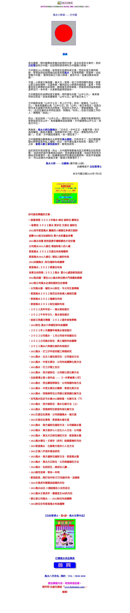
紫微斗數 (40, 144)
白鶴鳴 (65, 163)
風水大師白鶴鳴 (46, 129)
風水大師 (50, 163)
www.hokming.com (74, 587)
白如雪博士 (96, 166)
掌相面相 (52, 144)
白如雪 (32, 65)
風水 (66, 72)
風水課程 (67, 139)
